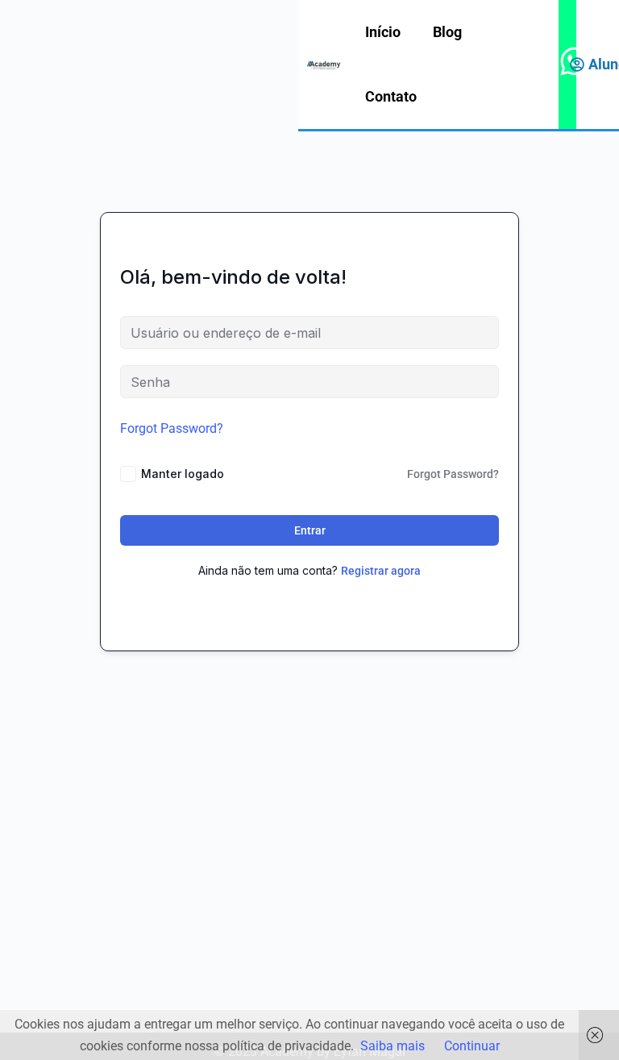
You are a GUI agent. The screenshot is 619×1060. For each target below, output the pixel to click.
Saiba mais (392, 1046)
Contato (391, 96)
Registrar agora (381, 570)
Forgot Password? (171, 428)
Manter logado (182, 473)
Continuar (472, 1046)
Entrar (310, 530)
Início (383, 31)
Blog (447, 31)
